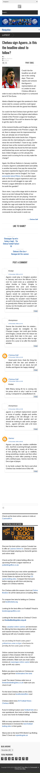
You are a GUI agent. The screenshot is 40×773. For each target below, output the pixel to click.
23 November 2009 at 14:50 (15, 381)
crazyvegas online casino (19, 662)
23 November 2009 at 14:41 (15, 323)
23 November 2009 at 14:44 (15, 357)
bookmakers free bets (24, 673)
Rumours (9, 58)
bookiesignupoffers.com (11, 611)
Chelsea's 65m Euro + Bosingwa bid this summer (20, 252)
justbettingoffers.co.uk (10, 565)
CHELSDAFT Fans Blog (21, 767)
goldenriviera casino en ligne (11, 643)
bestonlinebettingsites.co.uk (12, 683)
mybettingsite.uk (21, 735)
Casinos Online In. (16, 549)
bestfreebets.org (12, 602)
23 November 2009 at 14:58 (15, 409)
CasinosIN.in (7, 518)
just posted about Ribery (11, 176)
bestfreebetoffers (22, 694)
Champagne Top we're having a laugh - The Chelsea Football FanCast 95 (11, 242)
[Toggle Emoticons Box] (3, 508)
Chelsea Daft (13, 355)
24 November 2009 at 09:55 (15, 441)
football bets (29, 710)
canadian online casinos (16, 627)
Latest (6, 35)
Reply (35, 311)
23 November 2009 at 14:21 (15, 274)
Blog (5, 58)
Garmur (11, 438)
